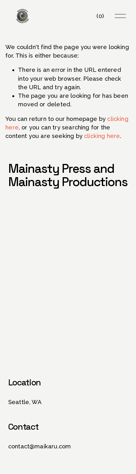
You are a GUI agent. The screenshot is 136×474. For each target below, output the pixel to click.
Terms (98, 359)
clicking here (102, 136)
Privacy (79, 359)
